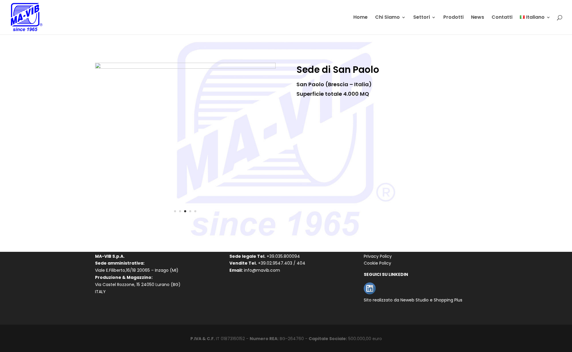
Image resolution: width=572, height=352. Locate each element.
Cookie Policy (377, 263)
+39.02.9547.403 (275, 263)
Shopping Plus (448, 300)
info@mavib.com (262, 270)
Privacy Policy (378, 256)
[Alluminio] (185, 67)
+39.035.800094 (283, 256)
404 (301, 263)
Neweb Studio (414, 300)
